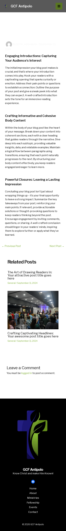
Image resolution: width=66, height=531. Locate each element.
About (33, 493)
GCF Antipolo (21, 6)
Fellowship (33, 502)
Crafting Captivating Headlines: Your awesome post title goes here (33, 334)
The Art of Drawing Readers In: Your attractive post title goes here (30, 275)
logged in (26, 373)
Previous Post (11, 246)
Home (33, 488)
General (12, 283)
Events (33, 507)
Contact (33, 512)
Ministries (33, 497)
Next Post (57, 246)
